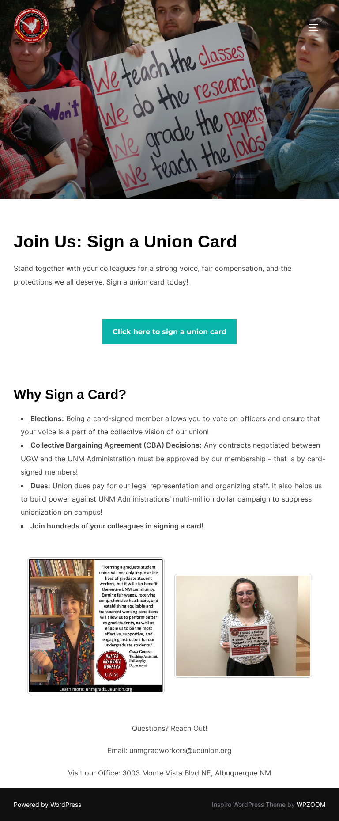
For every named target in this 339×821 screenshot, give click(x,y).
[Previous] (45, 626)
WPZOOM (311, 805)
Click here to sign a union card (169, 331)
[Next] (146, 626)
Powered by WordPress (47, 805)
